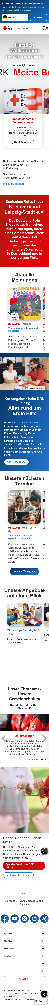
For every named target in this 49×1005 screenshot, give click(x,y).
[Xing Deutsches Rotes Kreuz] (44, 918)
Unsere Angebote (24, 73)
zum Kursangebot (16, 462)
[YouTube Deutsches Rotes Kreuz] (14, 918)
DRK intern (9, 996)
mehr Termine (25, 571)
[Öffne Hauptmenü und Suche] (45, 28)
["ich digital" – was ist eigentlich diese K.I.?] (24, 507)
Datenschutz (18, 993)
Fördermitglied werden (24, 65)
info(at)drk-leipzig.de (13, 183)
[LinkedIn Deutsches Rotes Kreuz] (34, 918)
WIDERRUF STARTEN (14, 990)
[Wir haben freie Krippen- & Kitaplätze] (24, 303)
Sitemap (7, 993)
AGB (27, 993)
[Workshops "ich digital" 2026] (24, 614)
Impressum (36, 993)
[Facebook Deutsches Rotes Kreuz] (5, 918)
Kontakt (39, 990)
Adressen (30, 990)
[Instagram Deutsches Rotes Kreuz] (24, 918)
